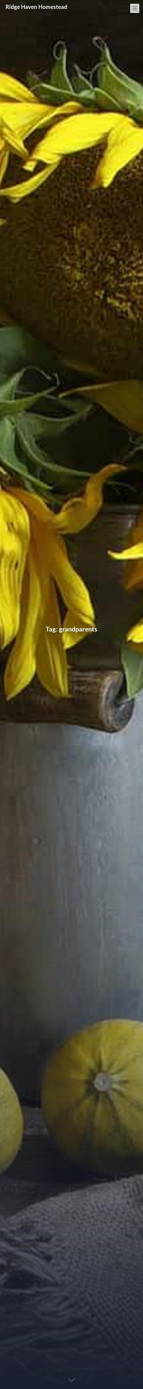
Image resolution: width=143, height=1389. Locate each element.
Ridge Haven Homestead (36, 7)
